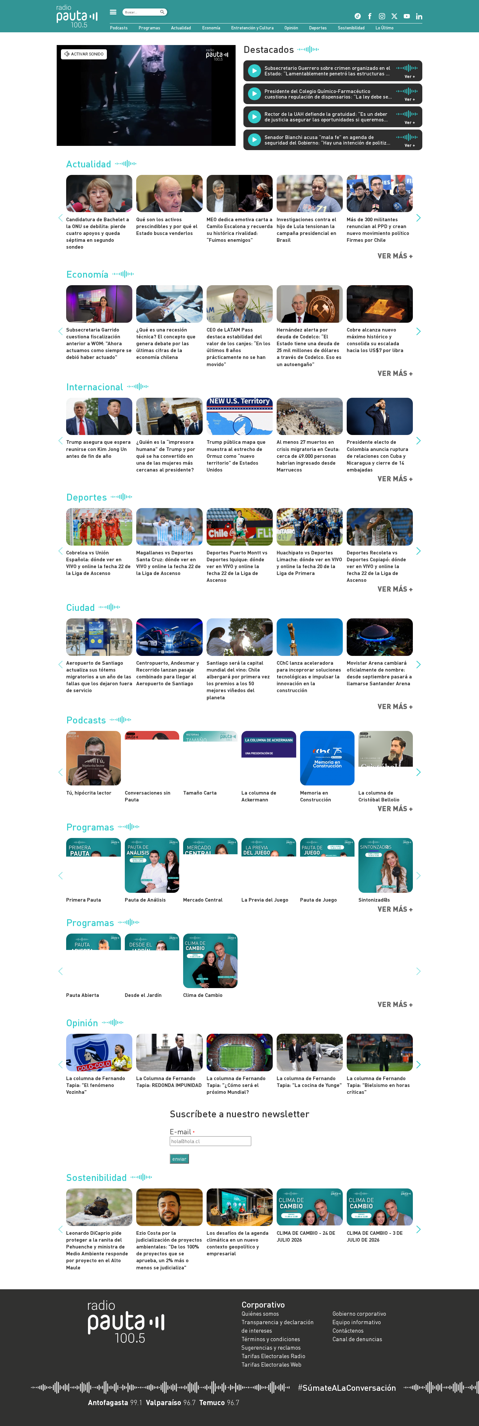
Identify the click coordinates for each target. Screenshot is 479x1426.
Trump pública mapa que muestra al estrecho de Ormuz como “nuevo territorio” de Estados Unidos (236, 456)
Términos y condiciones (270, 1339)
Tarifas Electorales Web (271, 1364)
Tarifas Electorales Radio (273, 1356)
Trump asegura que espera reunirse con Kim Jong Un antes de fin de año (98, 448)
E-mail (180, 1131)
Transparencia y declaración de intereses (277, 1326)
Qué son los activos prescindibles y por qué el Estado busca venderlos (166, 226)
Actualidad (181, 27)
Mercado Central (203, 899)
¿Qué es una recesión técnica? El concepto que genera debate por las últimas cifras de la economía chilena (166, 343)
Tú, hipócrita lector (88, 792)
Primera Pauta (83, 899)
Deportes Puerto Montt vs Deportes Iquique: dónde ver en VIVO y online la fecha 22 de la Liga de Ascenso (237, 566)
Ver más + (395, 255)
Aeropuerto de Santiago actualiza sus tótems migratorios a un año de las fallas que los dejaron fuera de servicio (99, 676)
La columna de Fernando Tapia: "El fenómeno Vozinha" (95, 1085)
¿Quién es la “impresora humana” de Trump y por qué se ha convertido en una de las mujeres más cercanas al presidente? (165, 456)
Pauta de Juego (318, 899)
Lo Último (384, 27)
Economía (211, 27)
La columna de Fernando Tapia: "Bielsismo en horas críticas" (378, 1085)
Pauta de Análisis (145, 899)
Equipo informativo (356, 1322)
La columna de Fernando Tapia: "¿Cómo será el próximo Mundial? (236, 1085)
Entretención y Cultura (252, 27)
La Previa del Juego (264, 899)
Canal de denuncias (357, 1339)
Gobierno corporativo (359, 1313)
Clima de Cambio (203, 995)
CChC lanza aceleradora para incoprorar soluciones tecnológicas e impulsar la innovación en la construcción (309, 676)
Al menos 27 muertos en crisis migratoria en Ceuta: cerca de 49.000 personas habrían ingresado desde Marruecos (308, 456)
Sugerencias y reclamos (271, 1347)
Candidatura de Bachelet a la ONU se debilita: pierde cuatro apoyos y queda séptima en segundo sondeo (97, 233)
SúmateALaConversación (347, 1387)
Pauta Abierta (82, 995)
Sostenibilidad (351, 27)
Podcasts (119, 27)
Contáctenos (348, 1330)
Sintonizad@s (374, 899)
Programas (149, 27)
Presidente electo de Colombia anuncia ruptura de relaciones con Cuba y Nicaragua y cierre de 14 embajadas (377, 456)
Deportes (318, 27)
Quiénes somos (260, 1313)
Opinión (291, 27)
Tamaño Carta (200, 792)
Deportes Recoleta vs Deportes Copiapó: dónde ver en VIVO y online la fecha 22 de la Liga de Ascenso (376, 566)
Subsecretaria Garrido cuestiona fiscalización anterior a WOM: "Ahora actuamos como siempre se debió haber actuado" (99, 343)
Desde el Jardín (143, 995)
